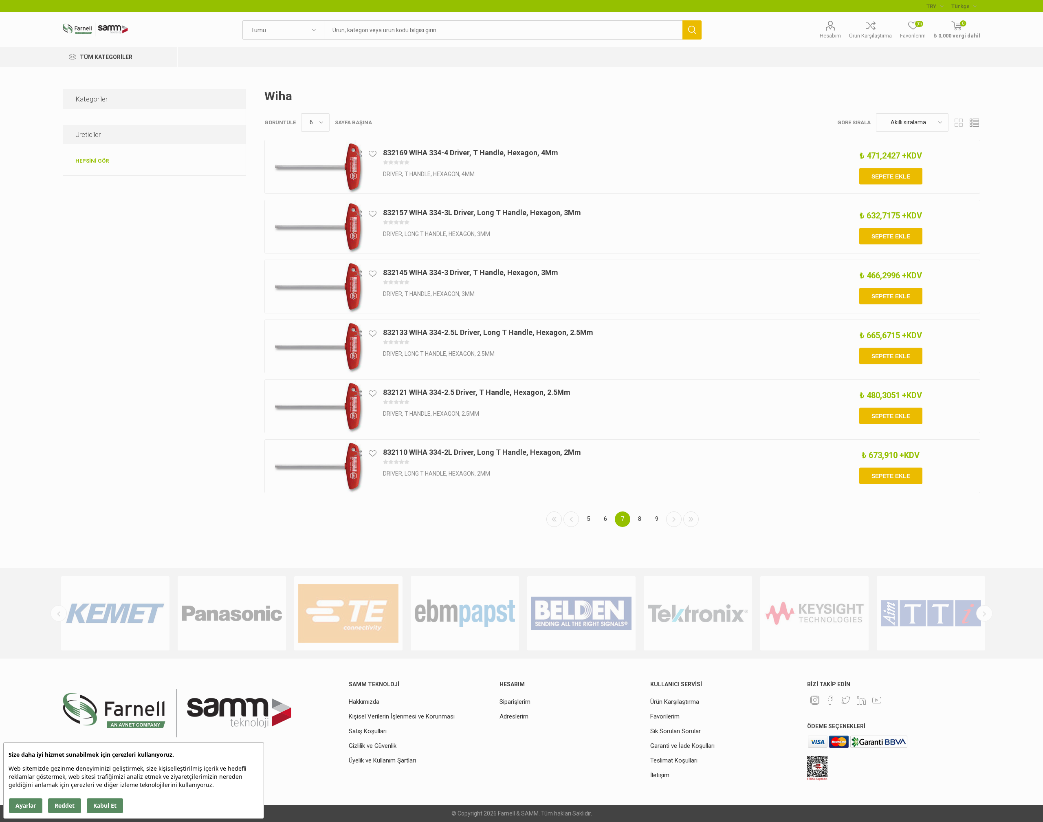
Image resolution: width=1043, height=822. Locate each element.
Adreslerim (513, 716)
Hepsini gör (92, 161)
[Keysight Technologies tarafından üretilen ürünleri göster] (814, 613)
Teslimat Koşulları (674, 760)
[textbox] (503, 30)
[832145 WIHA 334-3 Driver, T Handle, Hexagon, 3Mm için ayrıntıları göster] (318, 286)
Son (691, 519)
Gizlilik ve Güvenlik (372, 745)
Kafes (959, 122)
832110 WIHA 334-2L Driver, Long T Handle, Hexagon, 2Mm (482, 452)
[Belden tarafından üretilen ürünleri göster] (581, 613)
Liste (974, 122)
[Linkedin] (861, 700)
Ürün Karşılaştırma (870, 36)
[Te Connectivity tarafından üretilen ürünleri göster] (348, 613)
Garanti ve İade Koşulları (682, 745)
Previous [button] (59, 613)
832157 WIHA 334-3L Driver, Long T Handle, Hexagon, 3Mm (482, 212)
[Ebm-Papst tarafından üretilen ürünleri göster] (465, 613)
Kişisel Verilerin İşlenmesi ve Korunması (402, 716)
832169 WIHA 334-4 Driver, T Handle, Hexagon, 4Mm (470, 152)
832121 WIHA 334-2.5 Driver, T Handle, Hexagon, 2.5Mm (476, 392)
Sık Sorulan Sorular (675, 731)
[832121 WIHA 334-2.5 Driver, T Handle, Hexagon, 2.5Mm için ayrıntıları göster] (318, 406)
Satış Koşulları (368, 731)
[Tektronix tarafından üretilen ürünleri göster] (698, 613)
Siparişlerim (514, 701)
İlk (554, 519)
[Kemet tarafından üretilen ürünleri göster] (115, 613)
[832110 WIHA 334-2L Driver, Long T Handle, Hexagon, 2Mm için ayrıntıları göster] (318, 466)
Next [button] (984, 613)
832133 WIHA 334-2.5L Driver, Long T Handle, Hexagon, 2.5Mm (488, 332)
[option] (115, 613)
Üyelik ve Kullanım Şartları (382, 760)
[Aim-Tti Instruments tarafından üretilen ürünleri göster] (931, 613)
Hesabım (830, 36)
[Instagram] (814, 700)
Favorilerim (665, 716)
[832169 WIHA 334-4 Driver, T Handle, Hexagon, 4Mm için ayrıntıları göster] (318, 166)
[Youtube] (876, 700)
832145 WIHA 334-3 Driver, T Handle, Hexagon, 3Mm (470, 272)
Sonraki (674, 519)
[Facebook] (830, 700)
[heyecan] (845, 700)
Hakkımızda (364, 701)
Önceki (571, 519)
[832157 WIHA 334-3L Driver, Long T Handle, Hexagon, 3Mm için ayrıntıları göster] (318, 226)
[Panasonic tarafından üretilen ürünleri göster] (232, 613)
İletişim (659, 775)
